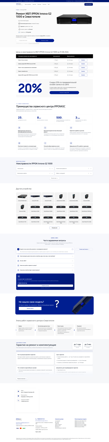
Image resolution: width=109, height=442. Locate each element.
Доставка (39, 4)
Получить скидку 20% (64, 92)
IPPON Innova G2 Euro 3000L (80, 424)
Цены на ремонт (28, 4)
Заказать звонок (30, 308)
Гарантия (34, 4)
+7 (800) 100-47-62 (22, 283)
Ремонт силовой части (23, 71)
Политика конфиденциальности (22, 422)
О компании (57, 420)
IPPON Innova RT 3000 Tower (80, 420)
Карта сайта (38, 431)
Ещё (48, 4)
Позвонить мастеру (45, 285)
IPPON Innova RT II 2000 (79, 423)
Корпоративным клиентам (60, 428)
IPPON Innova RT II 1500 (79, 422)
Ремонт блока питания (23, 60)
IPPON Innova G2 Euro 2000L (80, 425)
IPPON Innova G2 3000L (79, 426)
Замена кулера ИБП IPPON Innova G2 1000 (26, 63)
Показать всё (54, 227)
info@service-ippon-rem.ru (42, 420)
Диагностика (57, 425)
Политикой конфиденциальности (33, 43)
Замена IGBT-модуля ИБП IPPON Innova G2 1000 (28, 75)
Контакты (44, 4)
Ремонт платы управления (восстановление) (27, 67)
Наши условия (19, 423)
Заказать (83, 60)
